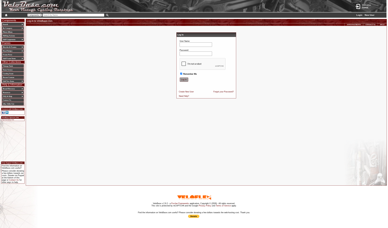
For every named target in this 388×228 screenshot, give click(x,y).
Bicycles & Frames (10, 47)
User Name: (185, 41)
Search (5, 24)
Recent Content (8, 77)
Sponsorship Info (8, 120)
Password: (184, 50)
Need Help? (184, 96)
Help (382, 24)
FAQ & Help (7, 96)
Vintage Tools (8, 66)
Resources (6, 92)
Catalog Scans (8, 73)
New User (369, 15)
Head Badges (7, 51)
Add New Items (8, 81)
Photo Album (7, 32)
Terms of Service (223, 206)
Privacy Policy (205, 206)
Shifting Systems (9, 36)
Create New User (186, 92)
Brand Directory (9, 89)
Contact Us (7, 100)
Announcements (354, 24)
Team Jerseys (8, 70)
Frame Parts (7, 55)
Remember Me (190, 74)
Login (359, 15)
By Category (7, 28)
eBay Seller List (8, 104)
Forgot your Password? (223, 92)
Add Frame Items (9, 58)
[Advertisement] (12, 141)
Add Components (9, 39)
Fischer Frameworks (180, 203)
